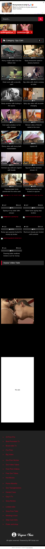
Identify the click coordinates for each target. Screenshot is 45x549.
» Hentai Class (9, 492)
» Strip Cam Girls (10, 520)
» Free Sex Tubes (10, 473)
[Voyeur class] (22, 535)
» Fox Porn (8, 450)
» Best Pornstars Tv (11, 441)
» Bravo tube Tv (10, 446)
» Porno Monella (10, 483)
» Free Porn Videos (11, 469)
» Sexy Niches (9, 501)
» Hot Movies (9, 478)
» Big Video (8, 454)
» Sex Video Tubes (11, 465)
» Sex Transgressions (12, 488)
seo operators (29, 547)
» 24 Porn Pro (9, 437)
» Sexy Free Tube (10, 511)
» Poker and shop (10, 524)
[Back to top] (38, 542)
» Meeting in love (10, 516)
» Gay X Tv (8, 497)
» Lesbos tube (9, 507)
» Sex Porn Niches (11, 460)
